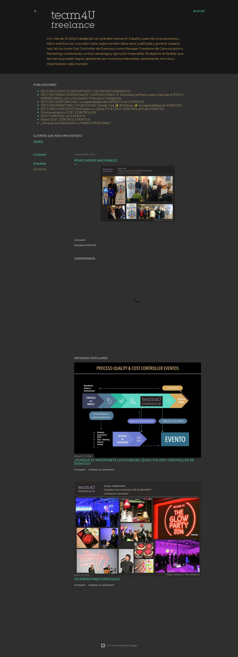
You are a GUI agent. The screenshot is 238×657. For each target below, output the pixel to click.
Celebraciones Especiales (97, 579)
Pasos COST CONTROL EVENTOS (65, 119)
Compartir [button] (39, 154)
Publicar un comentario (101, 469)
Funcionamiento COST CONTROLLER (69, 112)
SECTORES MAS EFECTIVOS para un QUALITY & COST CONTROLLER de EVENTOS (102, 109)
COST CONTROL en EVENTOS (63, 116)
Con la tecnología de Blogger (122, 645)
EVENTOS (39, 169)
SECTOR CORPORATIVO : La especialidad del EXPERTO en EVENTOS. (92, 102)
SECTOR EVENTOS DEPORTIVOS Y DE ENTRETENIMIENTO (86, 91)
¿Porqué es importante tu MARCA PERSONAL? (76, 123)
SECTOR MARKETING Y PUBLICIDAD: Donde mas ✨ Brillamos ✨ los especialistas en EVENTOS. (111, 105)
